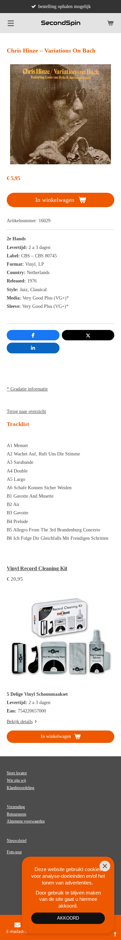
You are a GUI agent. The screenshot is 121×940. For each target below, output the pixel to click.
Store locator (17, 773)
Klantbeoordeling (20, 787)
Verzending (16, 806)
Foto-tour (14, 852)
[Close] (104, 866)
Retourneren (16, 814)
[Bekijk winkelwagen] (110, 23)
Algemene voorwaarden (26, 821)
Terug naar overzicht (26, 411)
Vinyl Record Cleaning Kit (37, 568)
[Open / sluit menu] (10, 23)
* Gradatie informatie (27, 389)
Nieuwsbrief (17, 840)
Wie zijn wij (16, 780)
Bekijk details (20, 721)
